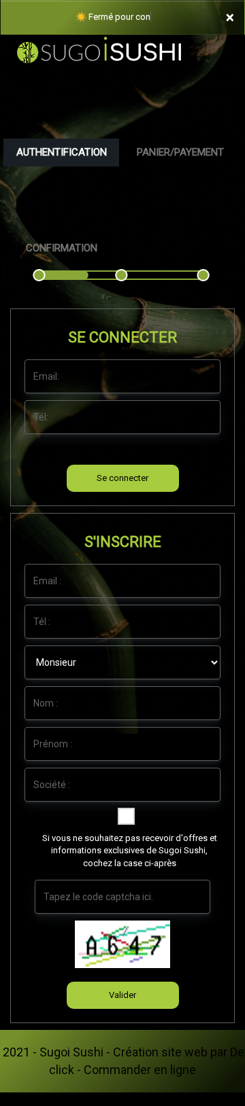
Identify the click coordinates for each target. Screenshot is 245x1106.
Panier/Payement (180, 152)
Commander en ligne (140, 1070)
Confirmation (61, 248)
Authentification (61, 152)
